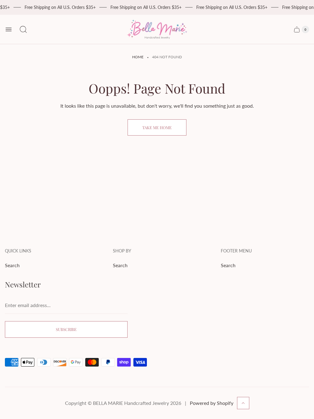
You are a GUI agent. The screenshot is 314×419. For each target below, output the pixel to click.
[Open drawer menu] (8, 29)
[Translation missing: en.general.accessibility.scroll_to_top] (243, 403)
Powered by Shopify (211, 403)
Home (138, 57)
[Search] (23, 29)
